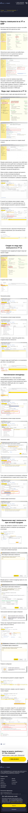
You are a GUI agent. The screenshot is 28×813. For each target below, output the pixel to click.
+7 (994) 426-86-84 (19, 2)
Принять (14, 805)
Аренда (13, 778)
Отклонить (14, 809)
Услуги (2, 780)
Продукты (3, 778)
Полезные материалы (11, 10)
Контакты (14, 783)
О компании (14, 782)
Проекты (2, 782)
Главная (2, 10)
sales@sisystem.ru (20, 3)
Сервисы (14, 780)
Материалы (3, 783)
